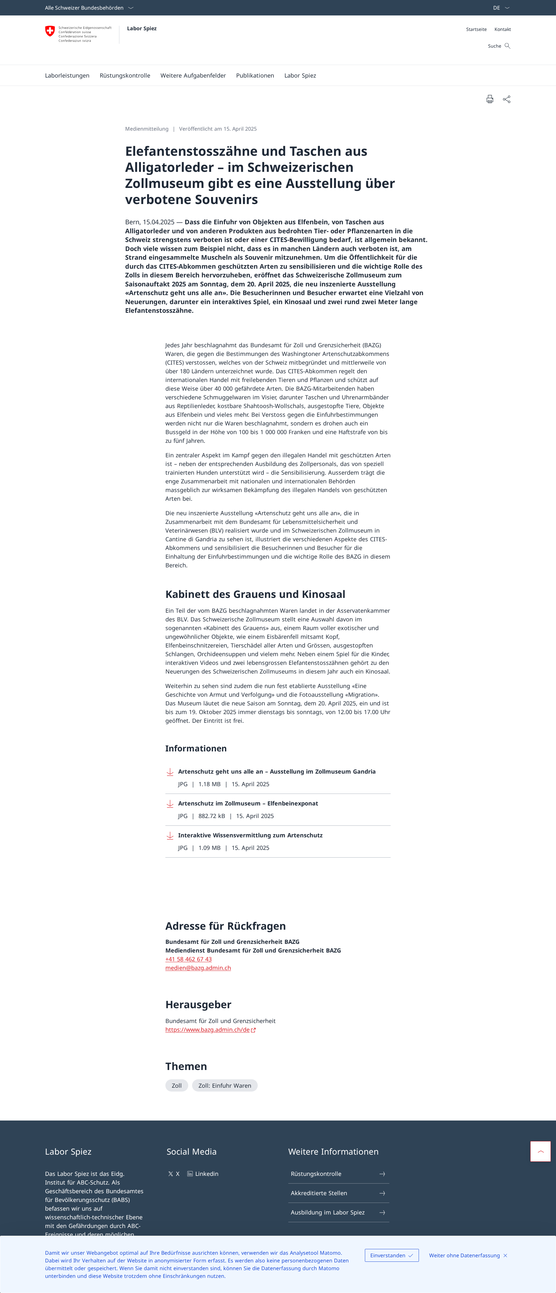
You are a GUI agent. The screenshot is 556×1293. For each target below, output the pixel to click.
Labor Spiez (142, 28)
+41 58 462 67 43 (188, 959)
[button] (67, 75)
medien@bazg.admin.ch (198, 968)
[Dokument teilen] (506, 99)
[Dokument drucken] (489, 99)
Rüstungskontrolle (316, 1173)
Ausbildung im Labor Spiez (328, 1212)
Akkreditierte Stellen (319, 1193)
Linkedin (206, 1173)
